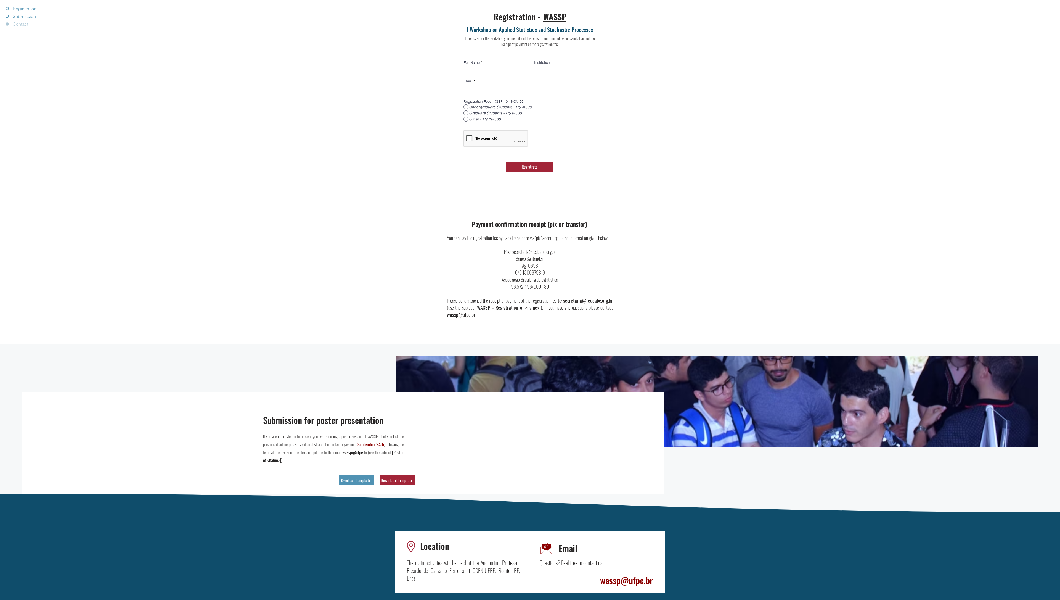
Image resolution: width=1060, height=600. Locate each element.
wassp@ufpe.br (461, 314)
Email (468, 81)
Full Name (472, 62)
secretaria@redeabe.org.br (534, 251)
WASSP (554, 16)
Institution (542, 62)
